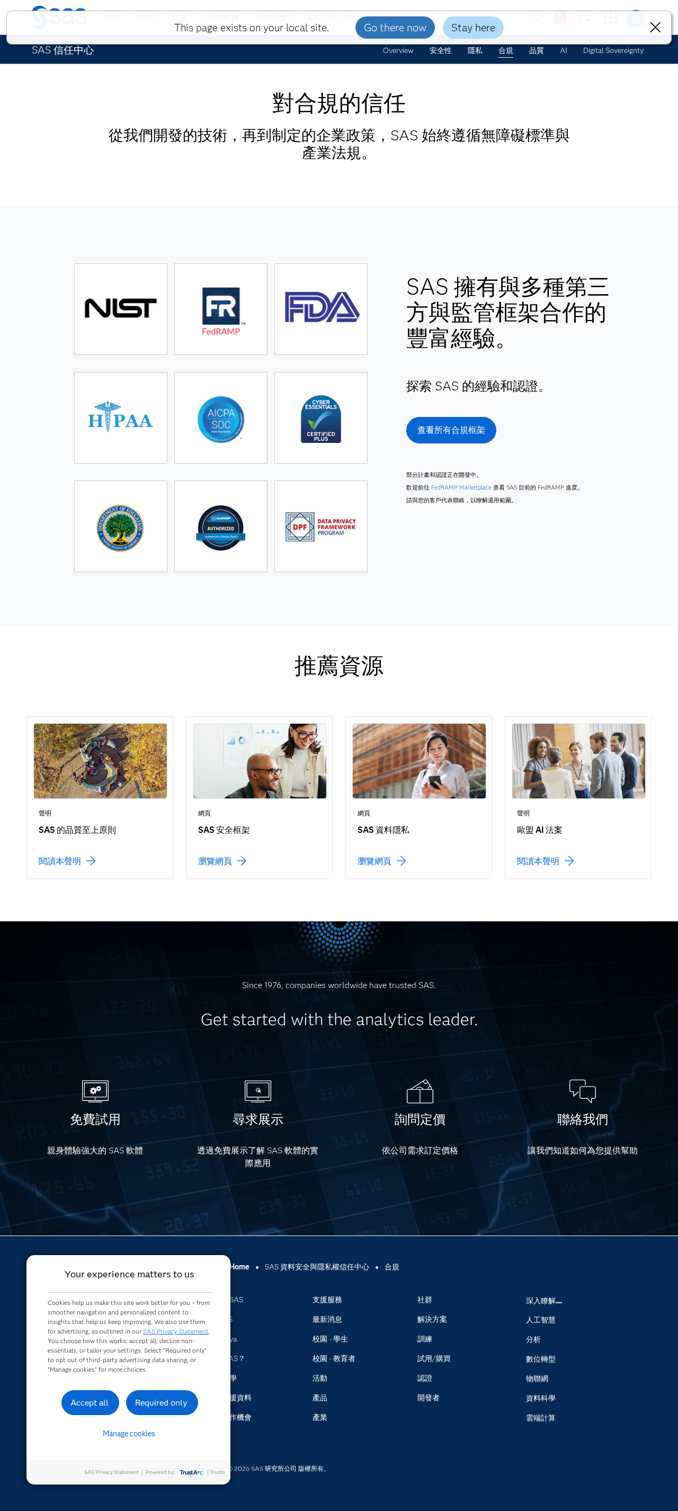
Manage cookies (129, 1433)
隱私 (475, 50)
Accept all (89, 1403)
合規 (505, 50)
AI (563, 50)
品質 (536, 50)
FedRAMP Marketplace (461, 487)
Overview (398, 50)
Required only (161, 1403)
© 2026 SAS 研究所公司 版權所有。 (278, 1468)
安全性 (441, 50)
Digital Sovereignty (613, 50)
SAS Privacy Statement (176, 1331)
